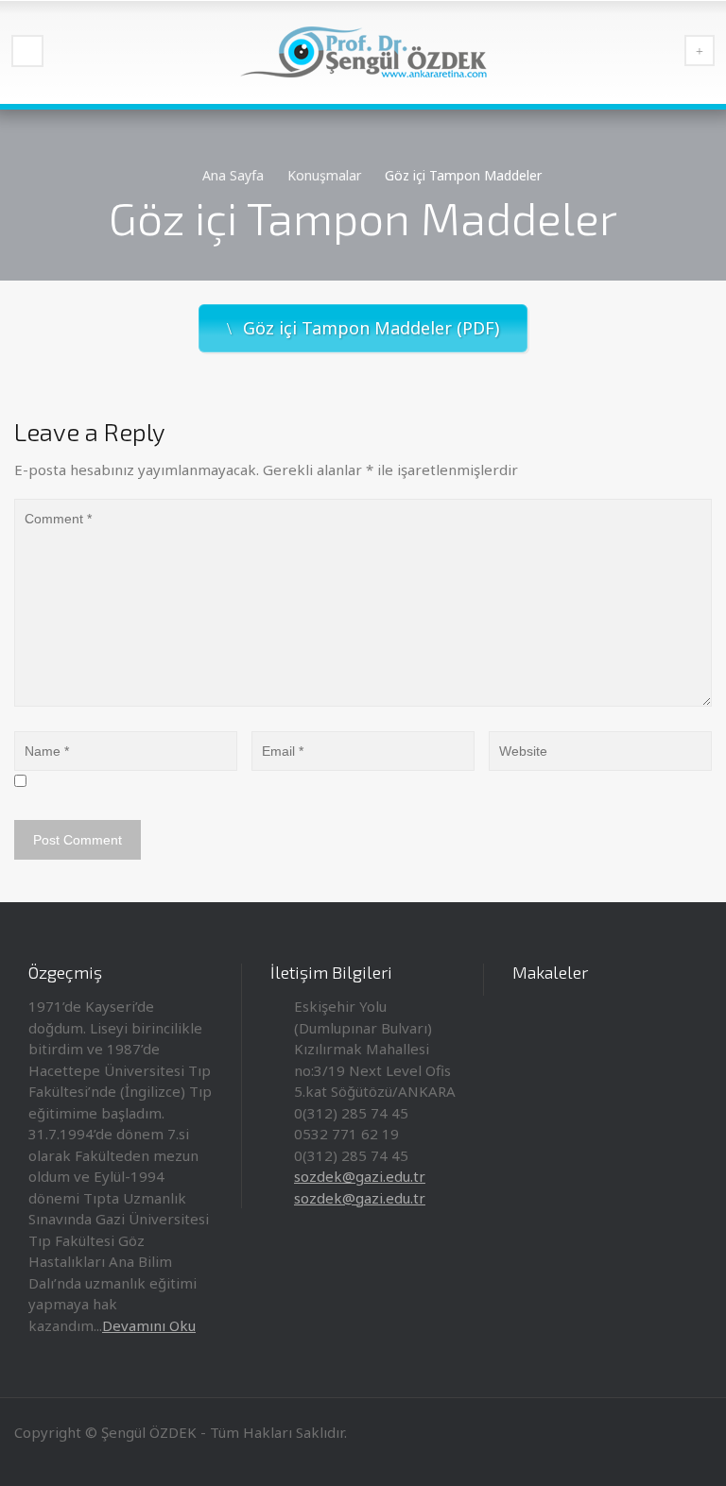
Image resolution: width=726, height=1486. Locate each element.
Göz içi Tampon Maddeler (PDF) (371, 327)
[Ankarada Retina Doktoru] (363, 52)
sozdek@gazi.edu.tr (359, 1176)
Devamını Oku (149, 1325)
